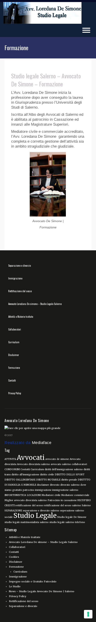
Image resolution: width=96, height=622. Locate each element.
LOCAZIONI (34, 495)
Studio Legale (34, 515)
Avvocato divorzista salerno (33, 464)
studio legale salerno (61, 522)
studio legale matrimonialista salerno (26, 522)
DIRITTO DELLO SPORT (69, 474)
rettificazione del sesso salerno (62, 505)
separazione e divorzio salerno (41, 510)
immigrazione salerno (65, 490)
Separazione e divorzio (19, 265)
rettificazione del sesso (29, 505)
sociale (8, 517)
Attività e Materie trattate (20, 316)
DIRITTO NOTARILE (48, 479)
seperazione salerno (72, 510)
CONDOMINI (12, 469)
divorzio (55, 484)
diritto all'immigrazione (25, 474)
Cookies (14, 556)
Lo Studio (15, 586)
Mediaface (42, 442)
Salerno (86, 505)
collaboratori (79, 464)
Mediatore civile (51, 495)
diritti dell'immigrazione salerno (64, 469)
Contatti (12, 380)
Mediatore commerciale (75, 495)
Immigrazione (15, 278)
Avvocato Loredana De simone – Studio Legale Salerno (35, 304)
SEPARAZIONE (13, 510)
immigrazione (43, 490)
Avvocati (31, 457)
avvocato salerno (61, 464)
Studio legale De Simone (71, 517)
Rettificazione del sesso (20, 291)
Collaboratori (14, 329)
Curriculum (13, 342)
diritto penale (69, 479)
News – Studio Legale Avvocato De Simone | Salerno (41, 591)
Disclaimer (13, 355)
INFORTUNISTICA (15, 495)
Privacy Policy (14, 393)
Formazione (14, 367)
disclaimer (43, 484)
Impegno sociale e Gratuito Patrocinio (32, 581)
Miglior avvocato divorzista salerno (25, 500)
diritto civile (47, 474)
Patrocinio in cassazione (62, 500)
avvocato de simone (57, 459)
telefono (80, 522)
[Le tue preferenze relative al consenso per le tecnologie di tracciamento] (88, 614)
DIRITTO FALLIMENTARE (19, 479)
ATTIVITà (10, 459)
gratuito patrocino (23, 490)
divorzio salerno (70, 484)
